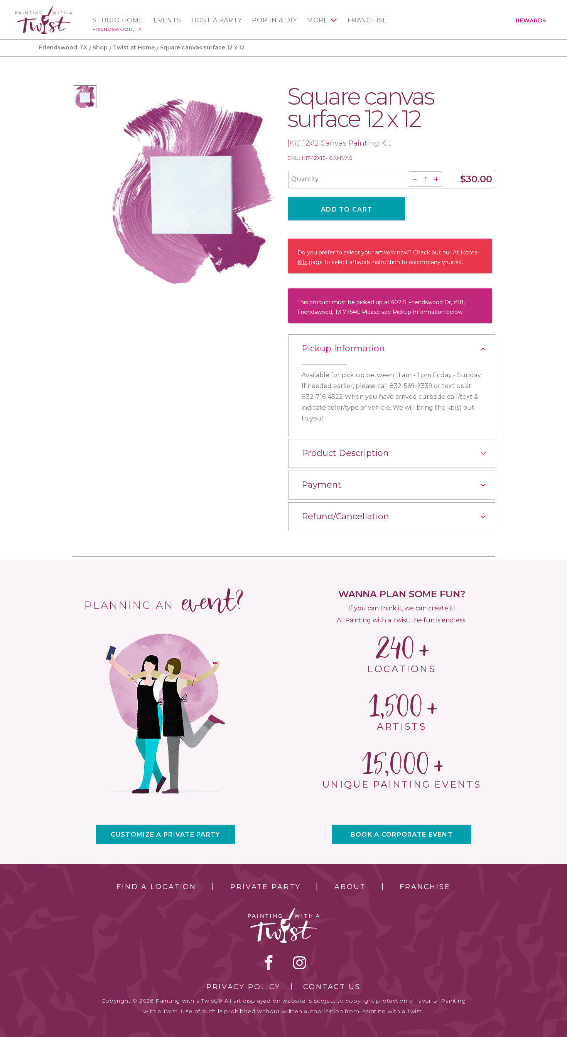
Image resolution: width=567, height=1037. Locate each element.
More (317, 20)
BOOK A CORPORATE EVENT (402, 834)
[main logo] (43, 9)
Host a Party (216, 20)
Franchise (367, 20)
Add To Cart (346, 209)
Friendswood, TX (117, 29)
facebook (269, 962)
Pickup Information (343, 348)
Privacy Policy (243, 987)
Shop (100, 47)
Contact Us (332, 987)
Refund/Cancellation (345, 516)
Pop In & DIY (274, 20)
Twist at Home (134, 47)
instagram (299, 962)
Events (167, 20)
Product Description (345, 453)
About (350, 887)
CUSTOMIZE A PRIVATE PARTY (165, 834)
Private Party (265, 887)
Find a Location (156, 887)
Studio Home (118, 20)
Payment (321, 485)
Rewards (531, 20)
